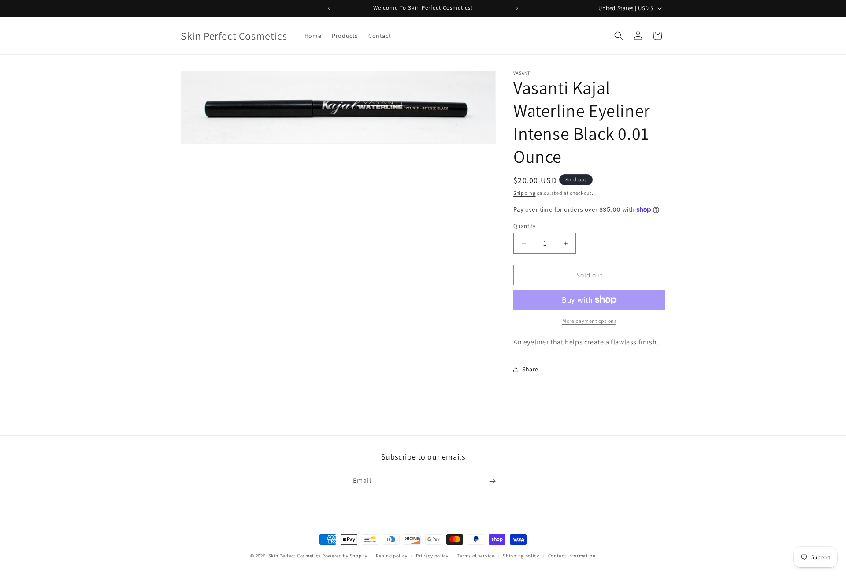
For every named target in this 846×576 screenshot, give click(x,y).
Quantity (524, 226)
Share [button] (530, 369)
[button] (618, 35)
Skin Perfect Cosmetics (294, 556)
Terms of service (475, 555)
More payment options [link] (589, 321)
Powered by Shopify (344, 556)
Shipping (524, 193)
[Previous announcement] (329, 8)
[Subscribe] (492, 481)
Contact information (572, 555)
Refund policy (391, 555)
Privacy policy (432, 555)
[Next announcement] (517, 8)
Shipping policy (521, 555)
